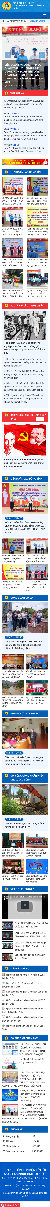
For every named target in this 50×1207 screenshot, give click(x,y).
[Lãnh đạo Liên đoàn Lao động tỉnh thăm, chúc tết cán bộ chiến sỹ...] (13, 840)
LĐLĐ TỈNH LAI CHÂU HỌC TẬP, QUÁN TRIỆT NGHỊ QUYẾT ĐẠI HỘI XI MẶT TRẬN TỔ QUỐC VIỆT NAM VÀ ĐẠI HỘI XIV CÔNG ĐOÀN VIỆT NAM (24, 1079)
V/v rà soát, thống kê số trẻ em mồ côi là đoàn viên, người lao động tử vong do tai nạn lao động (25, 152)
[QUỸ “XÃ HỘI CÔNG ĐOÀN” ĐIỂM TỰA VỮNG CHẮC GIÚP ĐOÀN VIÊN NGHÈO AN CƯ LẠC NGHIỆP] (12, 248)
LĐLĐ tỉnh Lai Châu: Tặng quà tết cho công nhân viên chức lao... (36, 879)
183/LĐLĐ (14, 127)
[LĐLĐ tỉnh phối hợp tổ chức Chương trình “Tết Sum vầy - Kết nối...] (37, 840)
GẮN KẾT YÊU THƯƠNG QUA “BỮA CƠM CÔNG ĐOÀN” (36, 674)
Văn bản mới (17, 93)
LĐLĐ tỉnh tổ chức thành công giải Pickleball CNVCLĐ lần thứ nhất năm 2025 (31, 946)
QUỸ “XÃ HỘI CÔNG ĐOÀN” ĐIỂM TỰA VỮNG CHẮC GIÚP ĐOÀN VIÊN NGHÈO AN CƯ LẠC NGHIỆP (12, 265)
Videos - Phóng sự (22, 889)
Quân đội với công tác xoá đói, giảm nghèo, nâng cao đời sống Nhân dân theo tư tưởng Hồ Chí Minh (25, 362)
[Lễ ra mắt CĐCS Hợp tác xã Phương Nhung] (13, 866)
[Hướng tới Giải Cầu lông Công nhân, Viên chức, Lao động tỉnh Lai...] (13, 572)
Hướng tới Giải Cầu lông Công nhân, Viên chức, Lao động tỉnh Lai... (12, 585)
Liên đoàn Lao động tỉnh (26, 172)
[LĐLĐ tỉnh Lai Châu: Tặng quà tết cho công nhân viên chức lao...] (37, 866)
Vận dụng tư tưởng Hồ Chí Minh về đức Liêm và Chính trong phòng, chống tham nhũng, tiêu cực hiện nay (24, 398)
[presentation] (8, 55)
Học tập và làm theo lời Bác (27, 305)
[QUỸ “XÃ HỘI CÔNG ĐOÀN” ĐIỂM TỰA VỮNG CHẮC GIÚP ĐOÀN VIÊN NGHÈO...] (37, 572)
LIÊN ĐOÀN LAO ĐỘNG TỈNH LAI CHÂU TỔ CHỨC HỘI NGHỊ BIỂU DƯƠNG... (36, 559)
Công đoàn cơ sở (21, 597)
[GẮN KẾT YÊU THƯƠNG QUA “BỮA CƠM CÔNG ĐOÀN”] (37, 662)
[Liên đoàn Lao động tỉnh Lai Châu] (6, 5)
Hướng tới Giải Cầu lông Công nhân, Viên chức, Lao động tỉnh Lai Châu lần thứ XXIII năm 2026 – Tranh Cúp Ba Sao (37, 235)
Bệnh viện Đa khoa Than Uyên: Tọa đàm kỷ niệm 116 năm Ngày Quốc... (36, 700)
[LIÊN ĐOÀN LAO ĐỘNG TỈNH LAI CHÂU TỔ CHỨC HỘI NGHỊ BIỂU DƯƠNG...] (37, 546)
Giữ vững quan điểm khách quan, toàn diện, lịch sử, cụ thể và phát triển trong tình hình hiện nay (24, 463)
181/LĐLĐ (14, 111)
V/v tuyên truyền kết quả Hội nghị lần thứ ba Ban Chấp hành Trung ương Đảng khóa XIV (24, 117)
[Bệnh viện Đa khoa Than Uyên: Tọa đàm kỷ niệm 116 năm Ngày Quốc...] (37, 688)
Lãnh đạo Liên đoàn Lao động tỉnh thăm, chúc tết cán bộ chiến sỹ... (12, 853)
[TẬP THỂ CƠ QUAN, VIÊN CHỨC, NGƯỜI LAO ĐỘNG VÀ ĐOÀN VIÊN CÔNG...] (13, 662)
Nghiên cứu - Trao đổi (24, 713)
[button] (25, 905)
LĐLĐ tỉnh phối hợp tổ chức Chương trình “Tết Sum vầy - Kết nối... (36, 853)
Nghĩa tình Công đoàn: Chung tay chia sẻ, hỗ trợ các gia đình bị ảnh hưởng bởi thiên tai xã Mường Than (37, 296)
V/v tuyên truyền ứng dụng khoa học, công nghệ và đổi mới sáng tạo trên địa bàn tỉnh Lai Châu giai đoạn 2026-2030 (25, 102)
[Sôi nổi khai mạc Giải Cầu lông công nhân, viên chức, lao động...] (13, 546)
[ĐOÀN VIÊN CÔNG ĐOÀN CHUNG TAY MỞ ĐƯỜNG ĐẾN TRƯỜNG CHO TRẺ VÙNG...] (13, 688)
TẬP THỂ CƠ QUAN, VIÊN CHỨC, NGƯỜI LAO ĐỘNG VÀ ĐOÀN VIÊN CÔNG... (12, 674)
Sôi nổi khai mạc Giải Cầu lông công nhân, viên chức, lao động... (13, 559)
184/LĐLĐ (14, 146)
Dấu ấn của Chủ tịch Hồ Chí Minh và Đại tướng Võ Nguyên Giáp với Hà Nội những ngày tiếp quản (24, 374)
